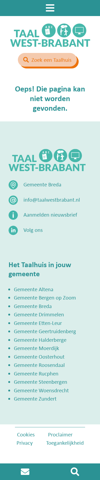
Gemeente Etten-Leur (38, 323)
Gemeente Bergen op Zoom (45, 297)
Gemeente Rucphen (36, 373)
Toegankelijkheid (65, 442)
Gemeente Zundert (35, 398)
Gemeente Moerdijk (36, 348)
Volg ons (33, 229)
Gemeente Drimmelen (39, 314)
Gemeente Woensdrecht (41, 390)
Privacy (25, 442)
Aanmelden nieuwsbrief (50, 214)
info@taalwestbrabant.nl (51, 199)
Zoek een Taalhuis (51, 59)
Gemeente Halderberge (40, 339)
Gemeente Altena (33, 289)
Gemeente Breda (33, 306)
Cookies (26, 434)
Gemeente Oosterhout (39, 356)
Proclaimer (60, 434)
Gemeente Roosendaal (39, 364)
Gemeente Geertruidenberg (45, 331)
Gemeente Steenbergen (40, 381)
